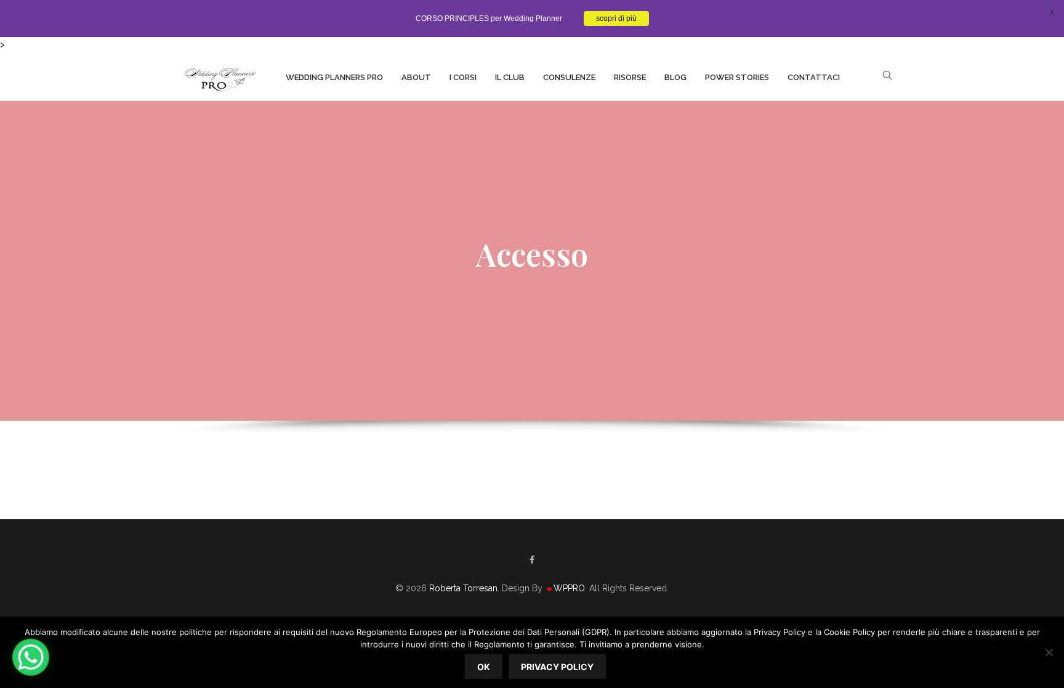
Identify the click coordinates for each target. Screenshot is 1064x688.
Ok (483, 667)
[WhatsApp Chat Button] (30, 657)
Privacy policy (557, 667)
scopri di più (616, 18)
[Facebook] (532, 560)
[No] (1048, 652)
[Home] (219, 76)
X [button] (1052, 12)
